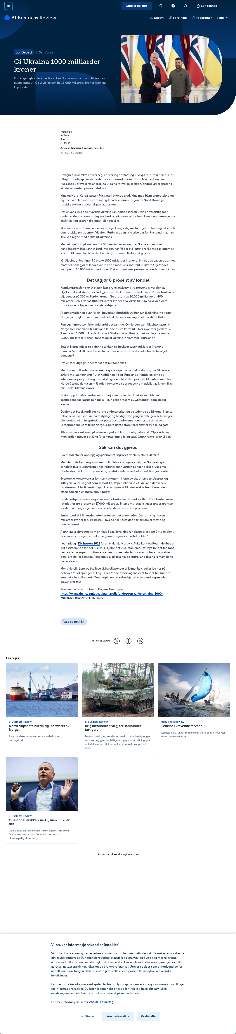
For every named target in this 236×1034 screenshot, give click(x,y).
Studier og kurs (136, 5)
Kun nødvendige (117, 1016)
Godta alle (148, 1016)
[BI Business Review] (30, 17)
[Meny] (227, 6)
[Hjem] (8, 6)
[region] (118, 984)
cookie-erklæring (101, 1002)
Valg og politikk (73, 621)
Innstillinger (86, 1016)
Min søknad (209, 5)
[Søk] (161, 6)
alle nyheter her (128, 854)
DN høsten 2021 (89, 543)
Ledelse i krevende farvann (181, 726)
